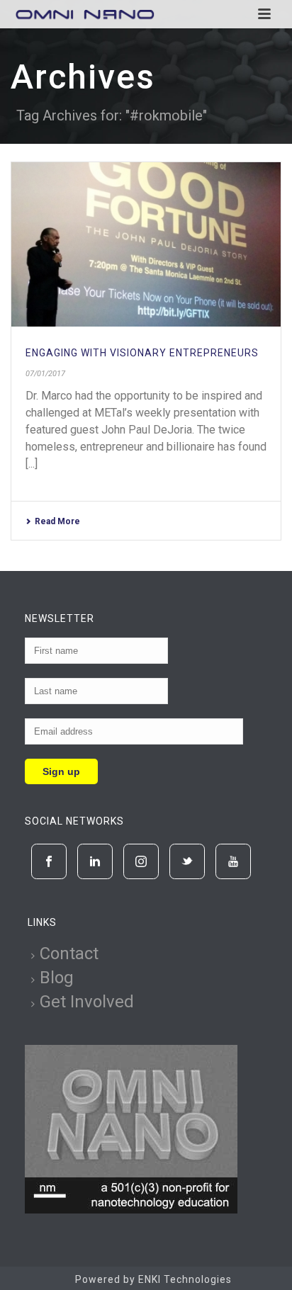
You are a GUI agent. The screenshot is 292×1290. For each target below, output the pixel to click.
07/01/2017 (45, 373)
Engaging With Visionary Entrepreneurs (142, 352)
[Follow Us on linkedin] (95, 861)
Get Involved (87, 1002)
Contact (69, 953)
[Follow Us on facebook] (49, 861)
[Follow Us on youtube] (233, 861)
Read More (57, 521)
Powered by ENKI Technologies (153, 1279)
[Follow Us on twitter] (187, 861)
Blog (57, 978)
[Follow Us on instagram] (141, 861)
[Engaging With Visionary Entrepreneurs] (146, 244)
